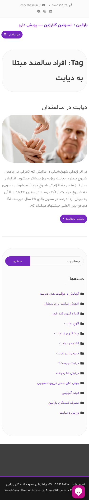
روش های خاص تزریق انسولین (58, 383)
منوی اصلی (14, 35)
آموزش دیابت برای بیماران (61, 303)
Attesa (36, 490)
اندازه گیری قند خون (65, 313)
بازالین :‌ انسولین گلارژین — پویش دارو (53, 25)
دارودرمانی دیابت (67, 353)
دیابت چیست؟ (68, 363)
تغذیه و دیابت (69, 343)
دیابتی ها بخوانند (67, 373)
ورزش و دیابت (69, 413)
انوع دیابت (71, 323)
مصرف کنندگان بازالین (63, 403)
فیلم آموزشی (70, 393)
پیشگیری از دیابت (66, 333)
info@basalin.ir (30, 5)
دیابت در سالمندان (64, 107)
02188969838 (58, 5)
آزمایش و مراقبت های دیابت (59, 294)
